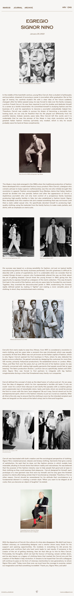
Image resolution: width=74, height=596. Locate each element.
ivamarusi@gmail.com (66, 592)
